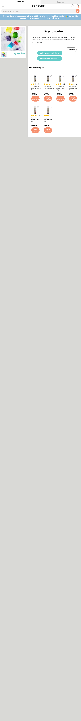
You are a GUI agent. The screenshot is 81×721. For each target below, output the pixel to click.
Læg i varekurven (35, 98)
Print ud (72, 50)
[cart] (77, 6)
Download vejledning (50, 53)
